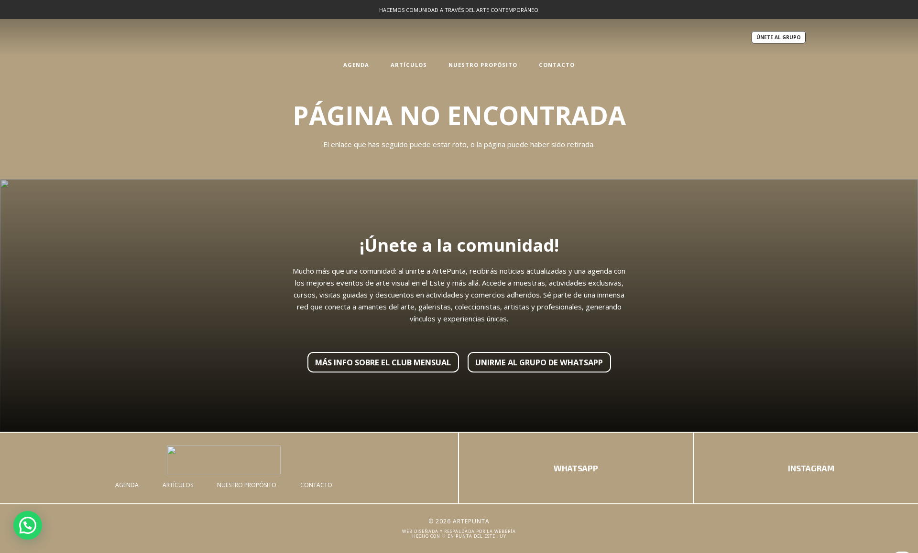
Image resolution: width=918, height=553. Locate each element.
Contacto (316, 485)
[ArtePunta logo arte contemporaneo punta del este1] (224, 460)
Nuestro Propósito (246, 485)
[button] (374, 64)
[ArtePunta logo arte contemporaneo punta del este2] (459, 37)
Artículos (178, 485)
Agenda (127, 485)
